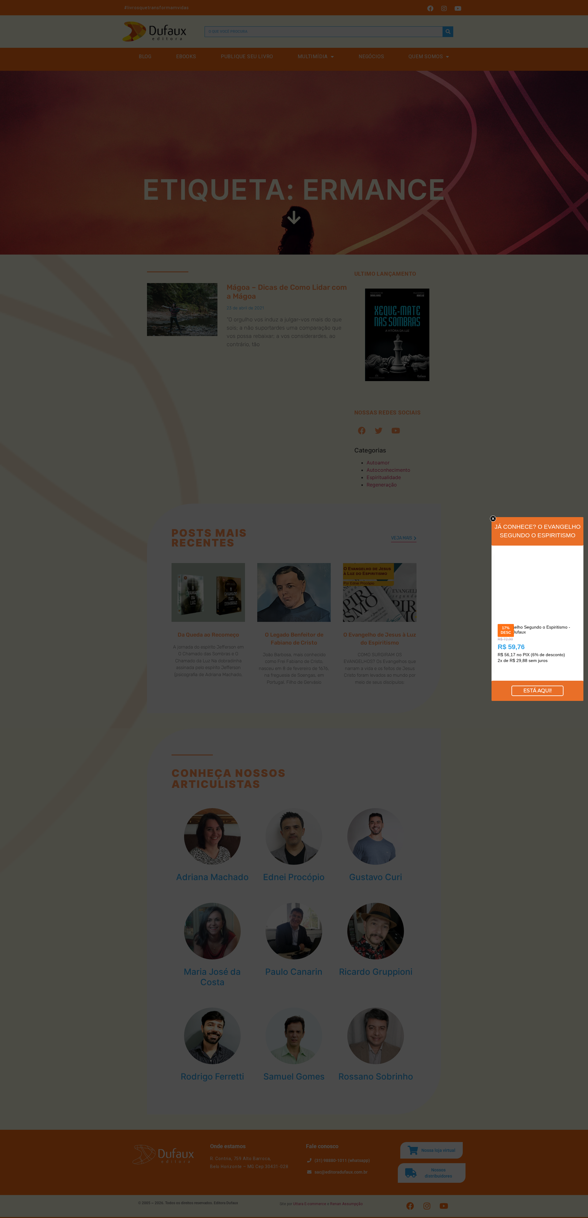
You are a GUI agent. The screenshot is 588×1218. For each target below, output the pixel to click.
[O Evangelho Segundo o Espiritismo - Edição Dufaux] (537, 557)
